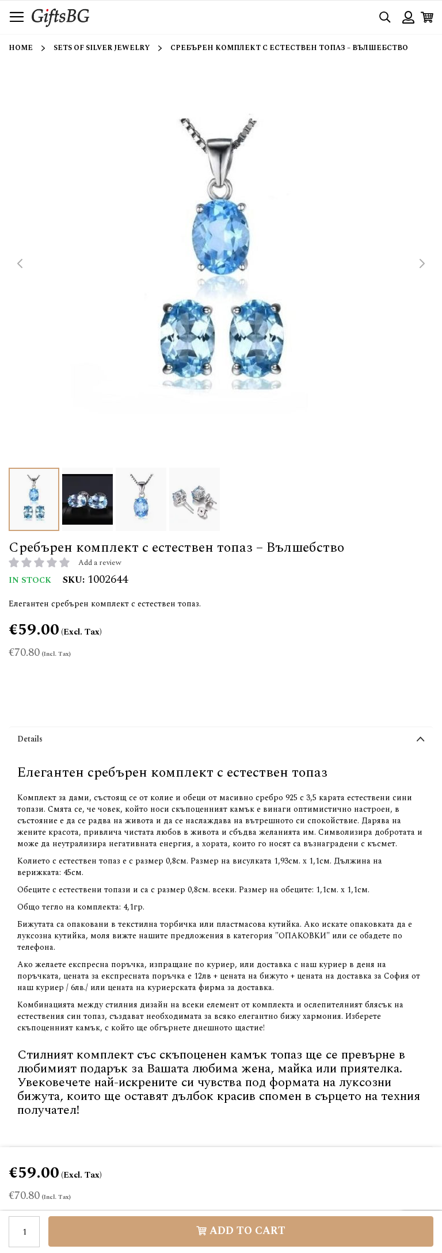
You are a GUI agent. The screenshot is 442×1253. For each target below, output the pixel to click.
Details (30, 739)
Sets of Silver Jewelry (102, 48)
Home (21, 48)
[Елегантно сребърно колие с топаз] (141, 499)
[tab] (221, 742)
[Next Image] (421, 263)
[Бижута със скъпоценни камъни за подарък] (194, 499)
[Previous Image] (20, 263)
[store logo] (60, 16)
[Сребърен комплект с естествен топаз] (34, 499)
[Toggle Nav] (17, 17)
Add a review (99, 562)
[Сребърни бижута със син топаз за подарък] (87, 499)
